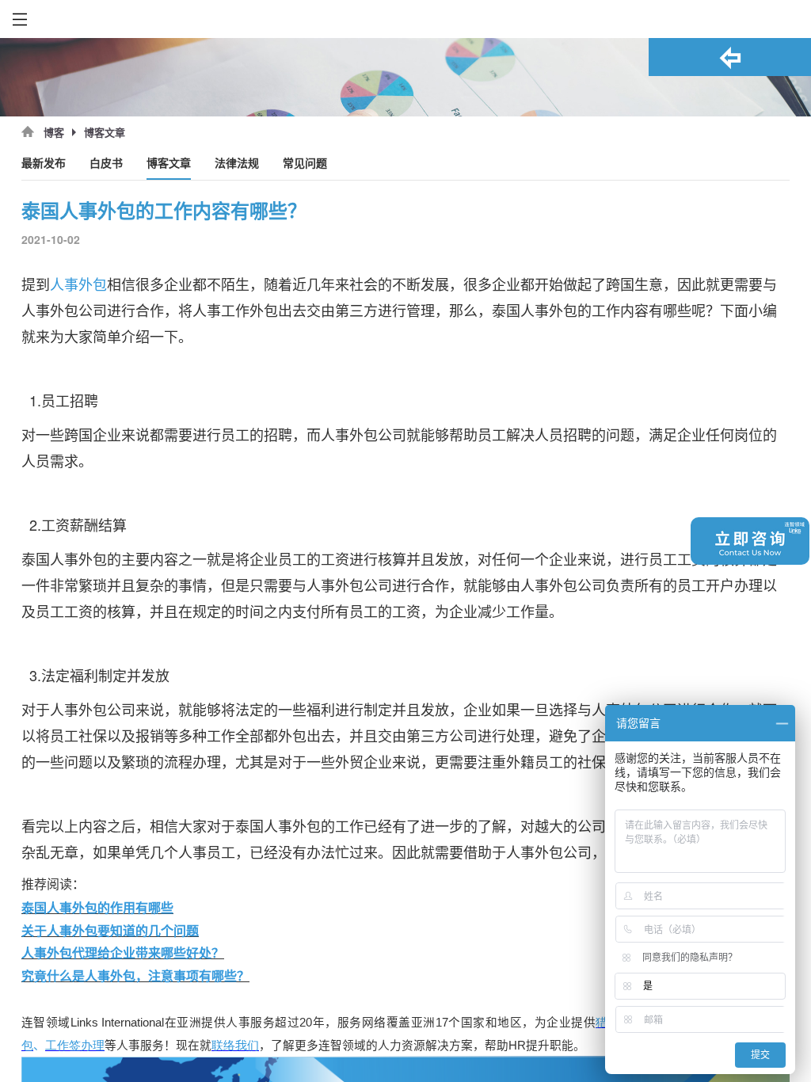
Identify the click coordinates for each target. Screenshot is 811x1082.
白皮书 (106, 164)
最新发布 (43, 164)
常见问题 (305, 164)
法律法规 (237, 164)
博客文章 (169, 164)
